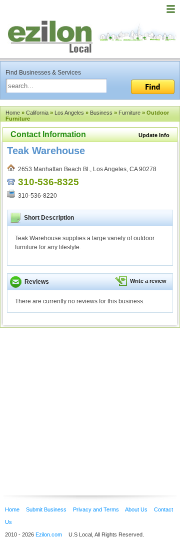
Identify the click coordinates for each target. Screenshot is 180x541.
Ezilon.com (49, 534)
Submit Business (46, 509)
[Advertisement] (80, 396)
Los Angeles (69, 113)
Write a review (148, 281)
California (37, 113)
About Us (136, 509)
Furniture (129, 113)
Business (101, 113)
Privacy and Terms (96, 509)
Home (13, 113)
